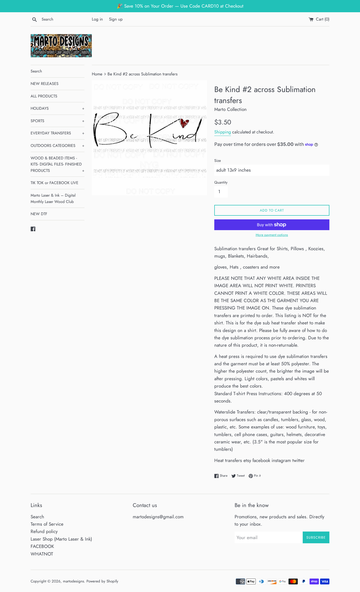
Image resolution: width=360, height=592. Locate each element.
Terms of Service (47, 524)
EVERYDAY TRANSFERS (57, 133)
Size (217, 160)
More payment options (272, 234)
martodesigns (73, 581)
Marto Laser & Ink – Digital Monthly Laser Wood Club (53, 198)
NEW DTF (39, 214)
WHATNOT (42, 554)
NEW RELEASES (45, 83)
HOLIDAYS (57, 108)
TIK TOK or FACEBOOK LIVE (54, 183)
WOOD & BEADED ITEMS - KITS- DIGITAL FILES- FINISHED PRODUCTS (57, 164)
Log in (97, 19)
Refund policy (44, 531)
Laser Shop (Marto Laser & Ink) (61, 539)
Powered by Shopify (102, 581)
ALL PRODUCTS (44, 96)
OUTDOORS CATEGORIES (57, 145)
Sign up (116, 19)
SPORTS (57, 121)
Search (36, 71)
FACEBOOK (42, 546)
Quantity (221, 182)
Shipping (222, 132)
